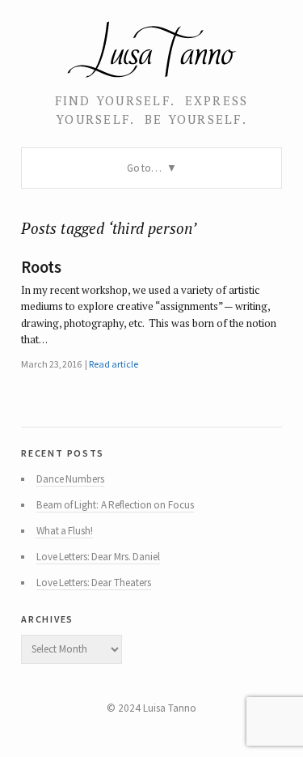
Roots (41, 267)
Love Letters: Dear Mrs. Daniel (98, 556)
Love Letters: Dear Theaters (93, 582)
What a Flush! (65, 531)
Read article (113, 364)
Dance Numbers (70, 479)
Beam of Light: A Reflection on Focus (115, 505)
